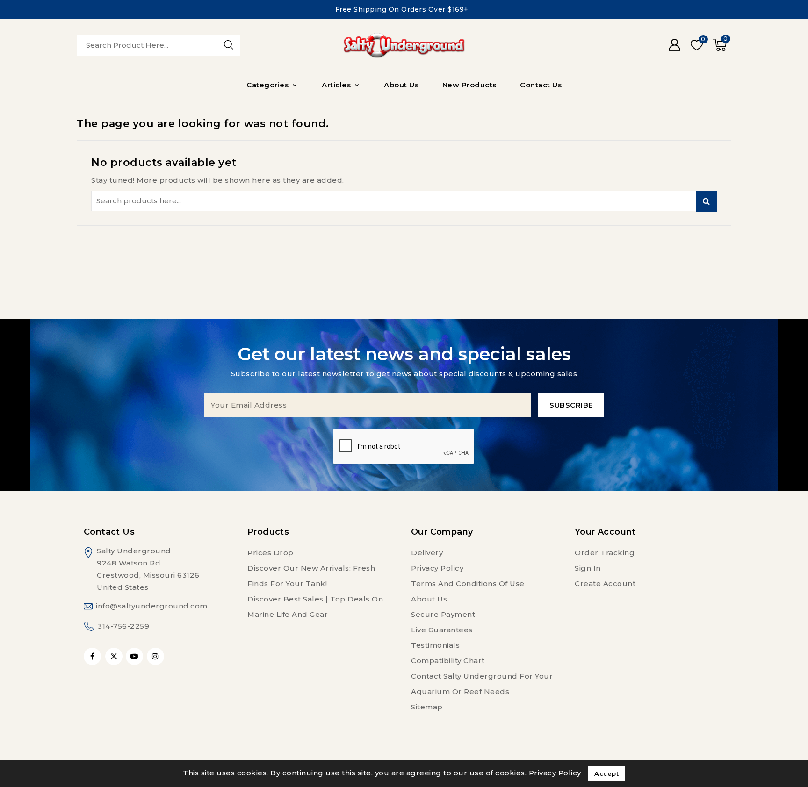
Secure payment (443, 614)
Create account (605, 583)
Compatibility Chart (448, 660)
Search (706, 201)
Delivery (427, 552)
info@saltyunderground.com (152, 605)
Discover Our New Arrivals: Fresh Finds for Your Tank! (311, 576)
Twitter (114, 656)
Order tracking (605, 552)
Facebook (93, 656)
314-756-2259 (123, 626)
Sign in (588, 568)
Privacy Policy (437, 568)
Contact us (109, 532)
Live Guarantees (442, 629)
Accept (606, 773)
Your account (605, 532)
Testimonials (435, 645)
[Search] (229, 45)
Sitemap (427, 706)
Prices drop (270, 552)
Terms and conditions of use (468, 583)
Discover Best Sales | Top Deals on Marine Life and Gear (315, 606)
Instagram (156, 656)
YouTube (135, 656)
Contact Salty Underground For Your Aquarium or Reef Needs (482, 684)
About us (429, 598)
